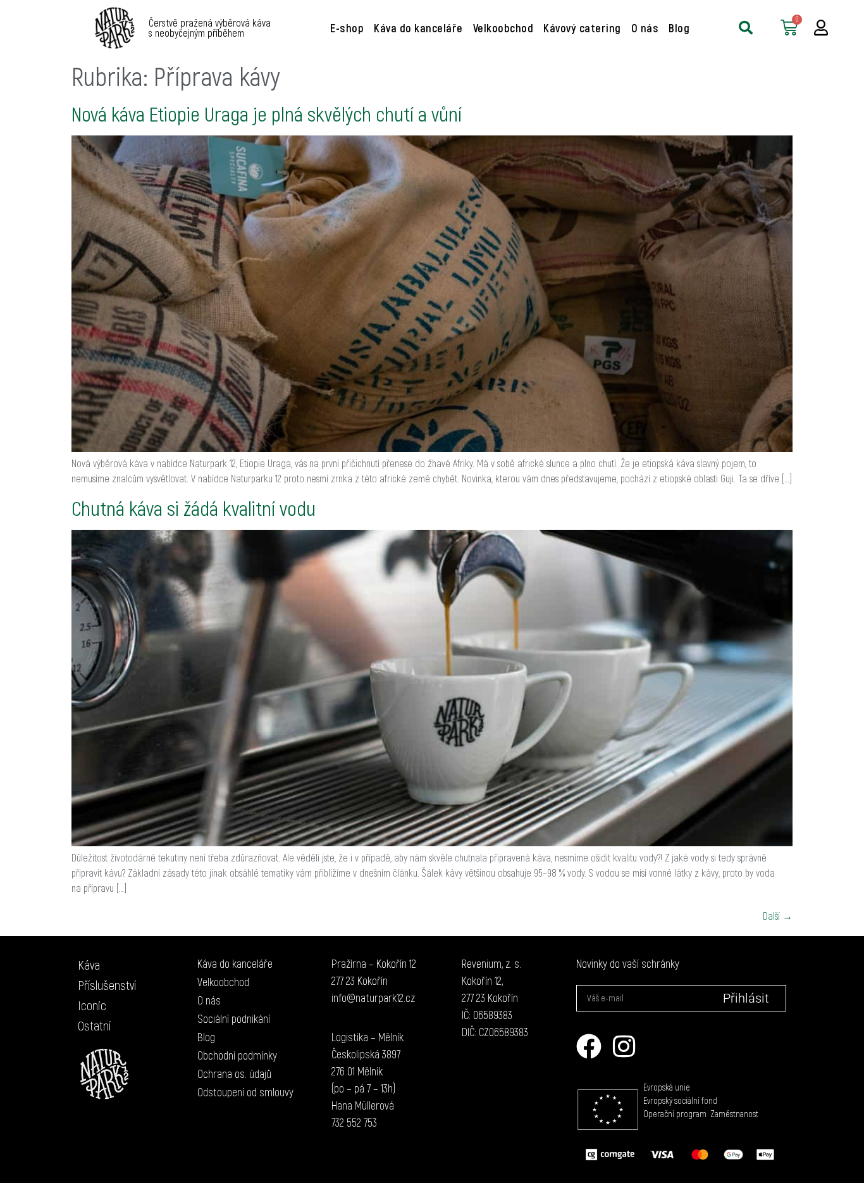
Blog (679, 28)
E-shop (347, 28)
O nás (645, 28)
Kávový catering (582, 28)
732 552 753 (354, 1122)
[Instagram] (624, 1046)
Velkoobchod (503, 28)
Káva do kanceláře (418, 28)
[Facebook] (589, 1046)
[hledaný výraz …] (746, 27)
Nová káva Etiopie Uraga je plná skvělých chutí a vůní (266, 113)
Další (778, 916)
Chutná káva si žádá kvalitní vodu (193, 508)
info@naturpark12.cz (373, 998)
